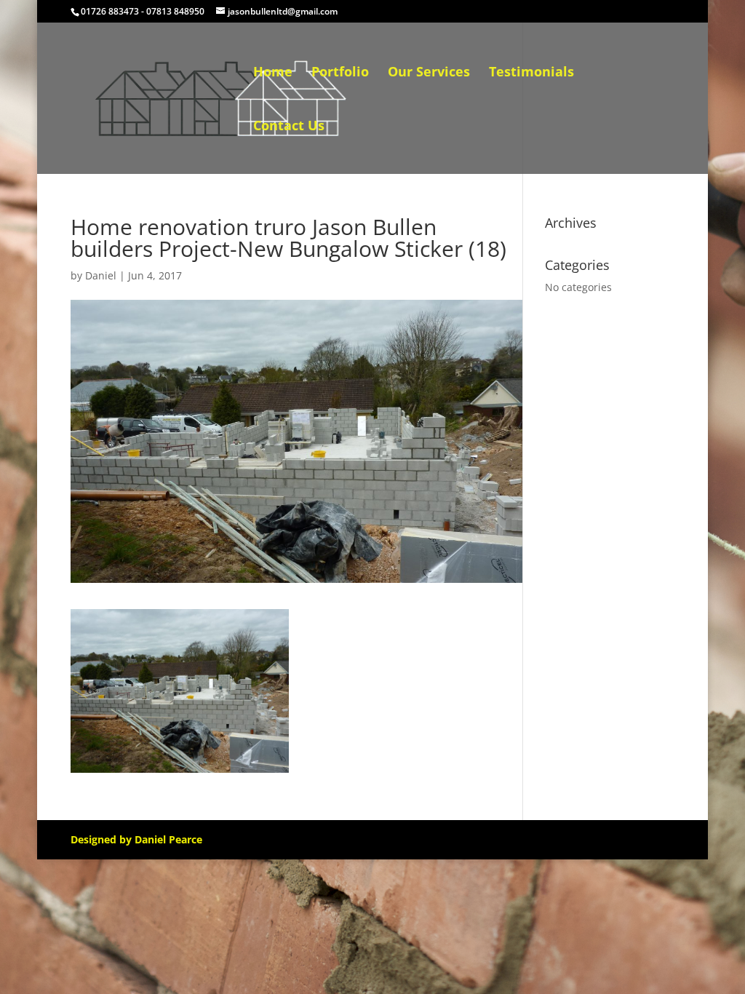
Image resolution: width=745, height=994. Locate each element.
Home (272, 73)
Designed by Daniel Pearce (136, 839)
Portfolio (340, 73)
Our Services (429, 73)
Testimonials (531, 73)
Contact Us (288, 127)
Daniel (100, 275)
